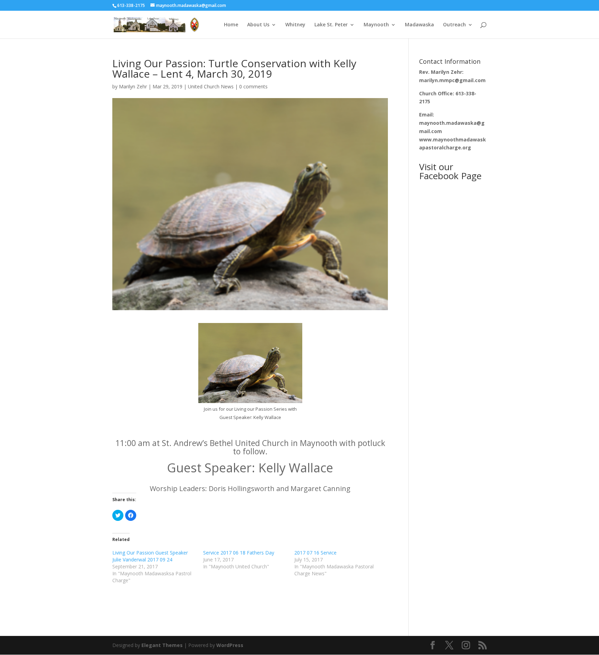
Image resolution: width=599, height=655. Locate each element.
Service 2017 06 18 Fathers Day (238, 552)
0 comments (253, 86)
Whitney (295, 25)
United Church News (211, 86)
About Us (258, 25)
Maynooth (376, 25)
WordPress (229, 645)
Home (231, 25)
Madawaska (419, 25)
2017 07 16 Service (315, 552)
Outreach (454, 25)
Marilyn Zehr (133, 86)
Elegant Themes (162, 645)
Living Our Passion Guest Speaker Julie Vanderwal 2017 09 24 (150, 556)
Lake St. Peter (331, 25)
